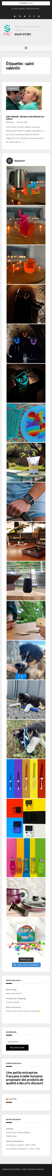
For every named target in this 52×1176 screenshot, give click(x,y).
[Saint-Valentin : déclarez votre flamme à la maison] (24, 98)
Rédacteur (10, 122)
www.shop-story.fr (14, 993)
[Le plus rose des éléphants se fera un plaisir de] (26, 225)
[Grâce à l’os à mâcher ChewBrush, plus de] (26, 699)
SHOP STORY (23, 34)
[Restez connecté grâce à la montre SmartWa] (26, 501)
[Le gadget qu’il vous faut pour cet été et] (26, 462)
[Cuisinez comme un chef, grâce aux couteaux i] (26, 778)
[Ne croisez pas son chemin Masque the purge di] (26, 304)
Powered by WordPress (11, 1169)
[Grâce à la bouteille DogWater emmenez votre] (26, 659)
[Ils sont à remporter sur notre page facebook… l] (26, 343)
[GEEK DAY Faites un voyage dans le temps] (26, 818)
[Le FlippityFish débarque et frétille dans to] (26, 739)
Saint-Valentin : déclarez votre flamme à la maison (25, 117)
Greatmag (31, 1169)
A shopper (12, 1099)
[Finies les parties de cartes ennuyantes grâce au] (26, 620)
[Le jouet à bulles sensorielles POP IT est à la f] (26, 422)
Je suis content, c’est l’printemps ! (26, 8)
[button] (15, 16)
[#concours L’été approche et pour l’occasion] (26, 936)
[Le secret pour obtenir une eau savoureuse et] (26, 857)
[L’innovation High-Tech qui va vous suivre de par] (26, 580)
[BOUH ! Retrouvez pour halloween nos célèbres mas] (26, 383)
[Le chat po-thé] (26, 264)
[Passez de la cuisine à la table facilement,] (26, 897)
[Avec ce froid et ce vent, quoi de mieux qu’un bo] (26, 185)
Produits (13, 88)
